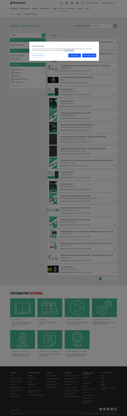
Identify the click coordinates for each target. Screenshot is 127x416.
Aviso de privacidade (69, 50)
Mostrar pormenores (38, 55)
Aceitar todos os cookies (89, 55)
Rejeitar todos (74, 55)
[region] (64, 51)
